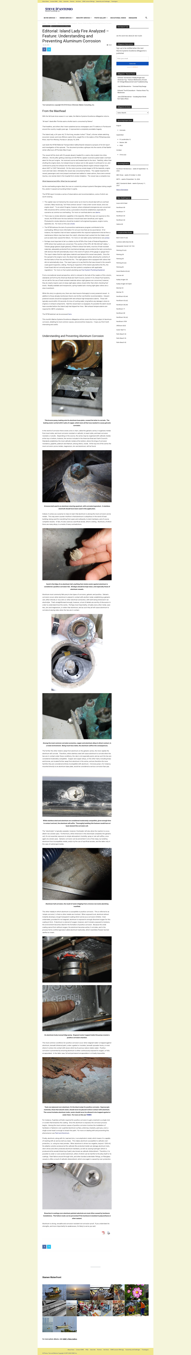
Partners (72, 1)
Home (44, 23)
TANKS (89, 1115)
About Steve (45, 1)
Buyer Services (49, 18)
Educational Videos (118, 18)
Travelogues (114, 1)
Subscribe (65, 1)
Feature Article (52, 23)
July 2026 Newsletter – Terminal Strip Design (132, 86)
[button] (146, 18)
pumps (107, 238)
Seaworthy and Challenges (103, 1)
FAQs (60, 1)
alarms (98, 212)
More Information (122, 190)
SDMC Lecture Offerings (88, 1)
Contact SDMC (54, 1)
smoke (72, 224)
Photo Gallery (100, 18)
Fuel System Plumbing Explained (93, 270)
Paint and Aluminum (62, 1133)
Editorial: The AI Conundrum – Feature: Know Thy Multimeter (133, 91)
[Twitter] (49, 49)
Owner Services (66, 18)
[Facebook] (44, 49)
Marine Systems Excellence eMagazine (61, 26)
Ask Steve (78, 1)
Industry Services (83, 18)
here (70, 314)
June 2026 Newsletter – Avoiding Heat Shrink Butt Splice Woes (132, 98)
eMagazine (133, 18)
